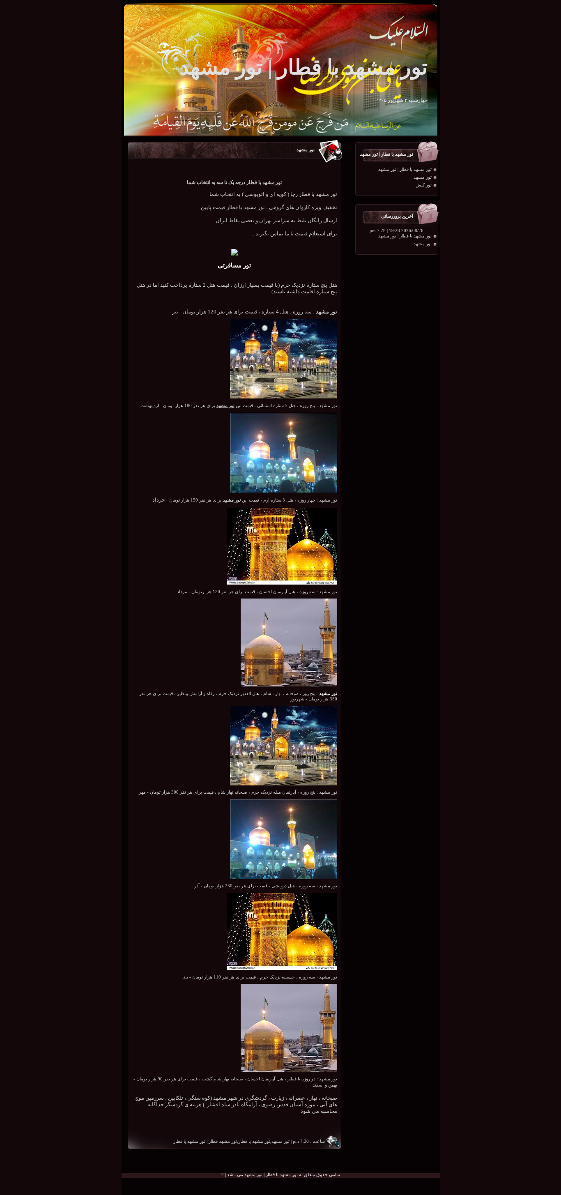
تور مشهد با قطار (189, 1141)
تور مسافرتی (234, 265)
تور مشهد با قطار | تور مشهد (405, 169)
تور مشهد (423, 177)
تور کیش (424, 185)
